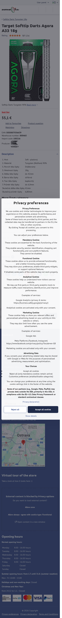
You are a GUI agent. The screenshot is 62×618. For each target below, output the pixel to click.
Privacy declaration (31, 402)
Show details (31, 416)
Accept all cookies (43, 409)
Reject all (15, 409)
